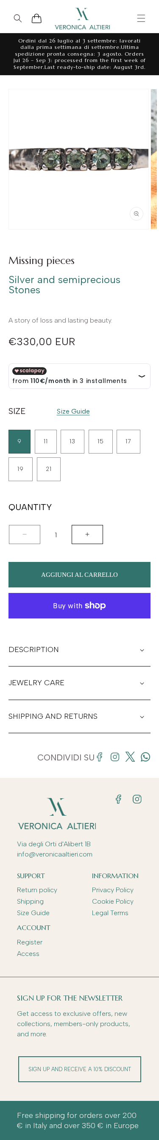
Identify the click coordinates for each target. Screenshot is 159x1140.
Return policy (37, 890)
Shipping (30, 901)
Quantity (30, 507)
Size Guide (73, 411)
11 (46, 441)
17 (128, 441)
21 (49, 469)
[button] (141, 18)
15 (101, 441)
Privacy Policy (113, 890)
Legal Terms (110, 913)
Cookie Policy (113, 901)
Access (28, 954)
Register (29, 942)
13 (72, 441)
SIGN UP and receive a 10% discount (79, 1069)
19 (20, 469)
